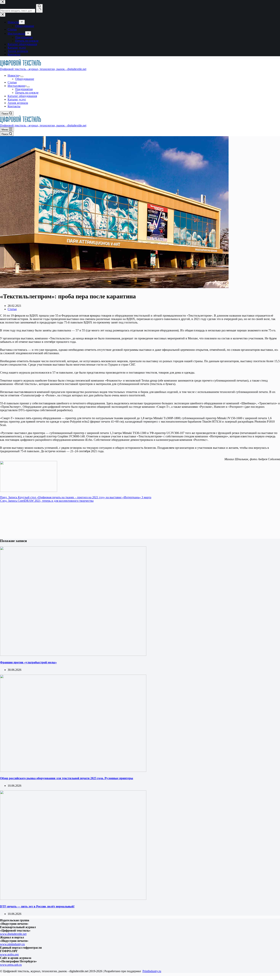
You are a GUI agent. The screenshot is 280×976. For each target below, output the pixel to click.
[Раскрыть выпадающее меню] (21, 76)
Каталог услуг (17, 99)
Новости (13, 75)
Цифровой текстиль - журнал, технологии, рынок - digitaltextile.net (43, 69)
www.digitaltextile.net (13, 934)
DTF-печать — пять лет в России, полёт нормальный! (37, 906)
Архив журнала (18, 102)
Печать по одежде (26, 92)
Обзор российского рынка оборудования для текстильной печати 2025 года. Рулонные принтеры (66, 778)
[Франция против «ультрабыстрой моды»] (73, 654)
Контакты (14, 106)
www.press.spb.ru (11, 964)
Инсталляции (16, 85)
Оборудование (24, 79)
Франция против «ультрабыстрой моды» (28, 662)
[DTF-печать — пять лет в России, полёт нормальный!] (73, 898)
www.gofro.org (9, 954)
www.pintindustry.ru (12, 944)
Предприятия (24, 89)
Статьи (12, 82)
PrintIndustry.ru (151, 971)
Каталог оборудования (22, 96)
